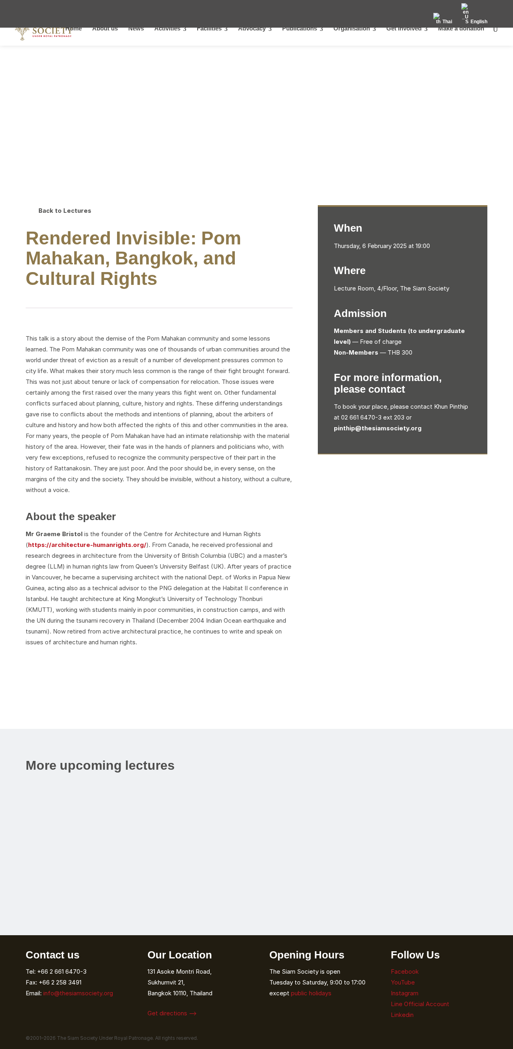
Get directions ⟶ (172, 1013)
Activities (167, 29)
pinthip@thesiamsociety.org (378, 428)
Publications (299, 29)
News (136, 29)
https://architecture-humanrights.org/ (87, 545)
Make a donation (461, 29)
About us (105, 29)
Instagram (405, 993)
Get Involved (404, 29)
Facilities (209, 29)
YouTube (403, 982)
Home (73, 29)
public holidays (311, 993)
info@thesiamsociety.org (78, 993)
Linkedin (402, 1015)
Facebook (405, 971)
